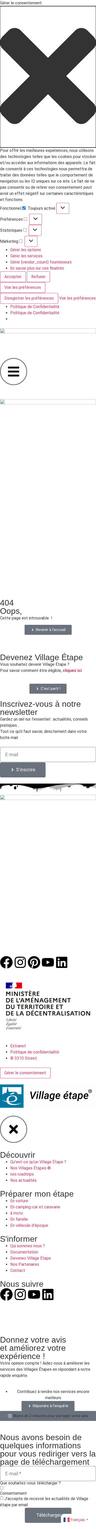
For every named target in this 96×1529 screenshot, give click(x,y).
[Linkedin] (61, 962)
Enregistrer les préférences (29, 298)
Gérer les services (26, 256)
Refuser (38, 276)
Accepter (13, 276)
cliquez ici (72, 670)
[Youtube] (47, 962)
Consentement (13, 1493)
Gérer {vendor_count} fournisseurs (41, 262)
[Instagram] (20, 962)
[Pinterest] (34, 962)
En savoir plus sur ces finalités (37, 268)
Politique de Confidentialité (34, 306)
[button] (48, 76)
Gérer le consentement (25, 1072)
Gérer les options (25, 249)
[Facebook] (6, 962)
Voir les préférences (22, 287)
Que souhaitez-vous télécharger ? (30, 1483)
